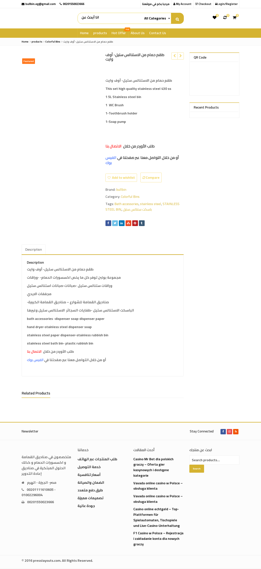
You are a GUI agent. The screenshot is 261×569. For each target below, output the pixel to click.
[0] (214, 17)
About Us (137, 33)
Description (33, 249)
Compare (153, 177)
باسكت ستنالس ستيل (137, 209)
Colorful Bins (130, 196)
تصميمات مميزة (90, 498)
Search (196, 468)
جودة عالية (86, 506)
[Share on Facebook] (108, 223)
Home (84, 33)
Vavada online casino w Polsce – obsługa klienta (158, 486)
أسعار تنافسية (89, 475)
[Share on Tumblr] (142, 223)
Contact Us (157, 33)
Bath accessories (126, 204)
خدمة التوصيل (89, 467)
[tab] (33, 249)
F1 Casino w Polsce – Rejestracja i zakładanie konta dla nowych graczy (158, 538)
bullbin (121, 189)
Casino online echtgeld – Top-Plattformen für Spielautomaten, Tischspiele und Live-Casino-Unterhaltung (156, 517)
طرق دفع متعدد (90, 490)
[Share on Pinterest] (135, 223)
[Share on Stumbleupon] (128, 223)
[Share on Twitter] (115, 223)
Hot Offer (120, 32)
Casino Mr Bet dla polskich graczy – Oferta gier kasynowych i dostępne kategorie (153, 467)
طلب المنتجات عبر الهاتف (97, 459)
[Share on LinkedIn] (122, 223)
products (100, 33)
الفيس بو (110, 160)
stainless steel (150, 204)
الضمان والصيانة (91, 482)
